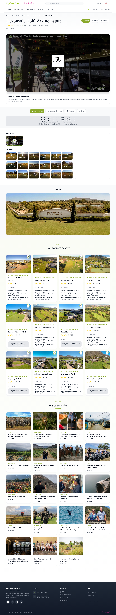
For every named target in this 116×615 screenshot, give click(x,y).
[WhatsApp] (17, 602)
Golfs (13, 15)
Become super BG (67, 594)
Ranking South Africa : (49, 122)
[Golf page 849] (97, 265)
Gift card (64, 592)
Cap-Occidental (32, 15)
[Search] (47, 3)
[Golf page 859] (45, 265)
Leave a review (38, 111)
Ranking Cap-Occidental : (49, 118)
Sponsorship (65, 597)
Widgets (71, 111)
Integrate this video (56, 111)
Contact (99, 3)
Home (9, 9)
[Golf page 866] (45, 313)
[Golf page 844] (97, 313)
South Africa (21, 15)
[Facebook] (8, 602)
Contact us (65, 600)
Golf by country (18, 9)
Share (82, 111)
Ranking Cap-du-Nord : (41, 384)
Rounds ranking (30, 9)
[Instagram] (12, 602)
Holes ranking (41, 9)
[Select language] (107, 3)
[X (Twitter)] (21, 602)
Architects (51, 9)
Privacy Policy (90, 595)
